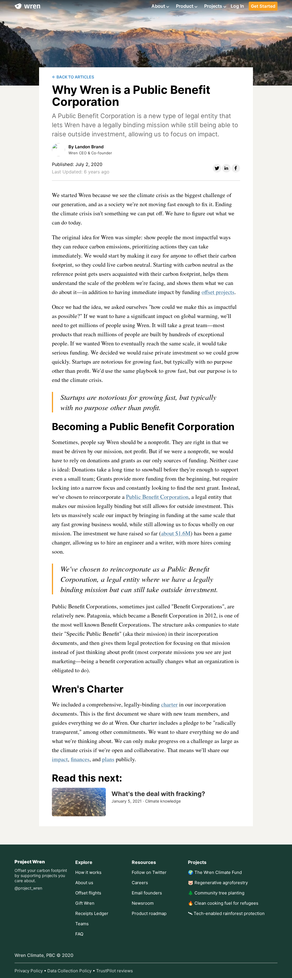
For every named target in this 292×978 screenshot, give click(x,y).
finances (80, 759)
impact (60, 759)
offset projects (218, 292)
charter (169, 704)
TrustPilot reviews (114, 970)
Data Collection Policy (69, 970)
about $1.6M (175, 533)
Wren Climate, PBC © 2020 (44, 955)
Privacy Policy (29, 970)
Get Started (263, 6)
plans (108, 759)
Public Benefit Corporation (157, 497)
